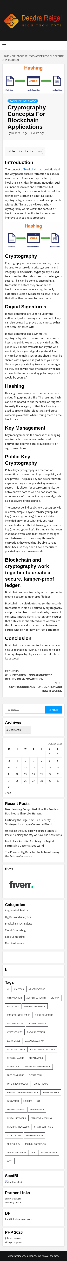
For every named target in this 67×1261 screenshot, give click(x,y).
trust (33, 1152)
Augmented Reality (16, 910)
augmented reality (36, 997)
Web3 (10, 1161)
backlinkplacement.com (18, 1219)
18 (17, 774)
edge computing (15, 1075)
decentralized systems (42, 1049)
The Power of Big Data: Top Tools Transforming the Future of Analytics (32, 854)
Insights (27, 1100)
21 (41, 774)
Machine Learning (15, 943)
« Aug (8, 792)
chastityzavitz (13, 1202)
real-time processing (18, 1126)
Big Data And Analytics (18, 917)
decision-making (15, 1057)
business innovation (35, 1006)
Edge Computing (15, 936)
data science (13, 1040)
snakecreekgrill (13, 1198)
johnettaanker (13, 1238)
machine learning (16, 1109)
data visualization (34, 1040)
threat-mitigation (16, 1152)
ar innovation (14, 997)
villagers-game (13, 1242)
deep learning (36, 1057)
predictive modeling (41, 1118)
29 (49, 780)
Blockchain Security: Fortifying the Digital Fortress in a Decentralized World (29, 843)
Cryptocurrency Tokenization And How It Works (35, 687)
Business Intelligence (18, 1014)
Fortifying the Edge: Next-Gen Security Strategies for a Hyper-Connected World (28, 822)
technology (13, 1144)
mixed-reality (37, 1109)
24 (9, 780)
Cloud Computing (15, 930)
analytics (19, 989)
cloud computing (44, 1014)
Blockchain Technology (22, 101)
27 (33, 780)
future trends (40, 1083)
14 (41, 767)
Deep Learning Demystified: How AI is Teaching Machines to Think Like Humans (32, 811)
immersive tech (51, 1092)
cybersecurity (14, 1032)
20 (33, 774)
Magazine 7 (36, 1255)
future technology (17, 1083)
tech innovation (34, 1135)
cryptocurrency (37, 1023)
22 (49, 774)
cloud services (15, 1023)
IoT (38, 1100)
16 (58, 767)
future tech (35, 1075)
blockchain (31, 169)
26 (25, 780)
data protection (36, 1032)
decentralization (16, 1049)
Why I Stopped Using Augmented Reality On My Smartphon (28, 675)
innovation (13, 1100)
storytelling (14, 1135)
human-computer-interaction (23, 1092)
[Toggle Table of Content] (38, 151)
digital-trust (14, 1066)
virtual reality (49, 1152)
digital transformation (38, 1066)
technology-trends (35, 1144)
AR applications (36, 989)
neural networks (16, 1118)
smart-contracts (43, 1126)
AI (8, 989)
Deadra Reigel (20, 133)
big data (55, 997)
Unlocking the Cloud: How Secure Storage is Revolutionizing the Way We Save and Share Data (33, 833)
